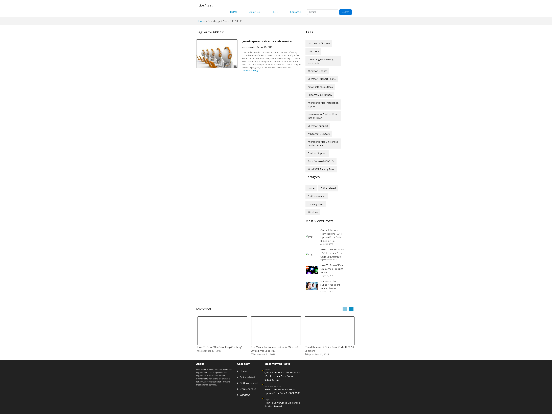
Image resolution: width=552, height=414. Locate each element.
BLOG (275, 12)
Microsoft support (318, 126)
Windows (313, 212)
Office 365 (313, 51)
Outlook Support (317, 153)
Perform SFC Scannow (320, 94)
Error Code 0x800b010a (321, 161)
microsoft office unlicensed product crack (323, 143)
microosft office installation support (323, 104)
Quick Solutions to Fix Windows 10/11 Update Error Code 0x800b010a (282, 376)
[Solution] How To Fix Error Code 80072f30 (267, 41)
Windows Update (317, 71)
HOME (233, 12)
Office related (328, 188)
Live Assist (206, 5)
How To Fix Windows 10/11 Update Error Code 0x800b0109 (282, 391)
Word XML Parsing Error (321, 169)
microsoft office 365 (319, 43)
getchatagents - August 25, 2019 (257, 47)
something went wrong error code (321, 61)
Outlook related (316, 196)
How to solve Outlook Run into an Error (322, 116)
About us (254, 12)
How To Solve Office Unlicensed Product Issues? (282, 404)
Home (201, 21)
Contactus (295, 12)
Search (345, 12)
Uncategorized (316, 204)
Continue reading (250, 70)
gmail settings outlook (320, 87)
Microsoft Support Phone (322, 78)
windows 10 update (319, 133)
